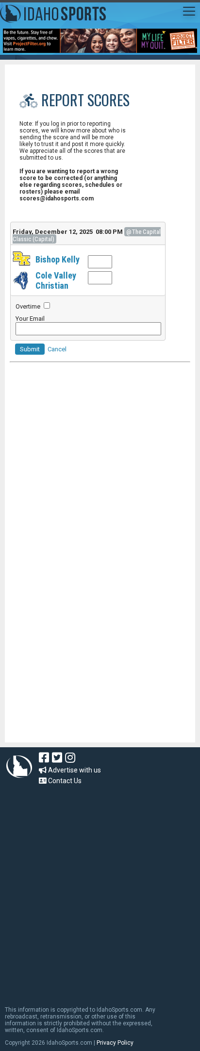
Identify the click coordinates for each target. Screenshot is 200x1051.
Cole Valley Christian (55, 280)
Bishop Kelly (57, 259)
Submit (30, 349)
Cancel (57, 349)
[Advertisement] (82, 677)
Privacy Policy (115, 1042)
